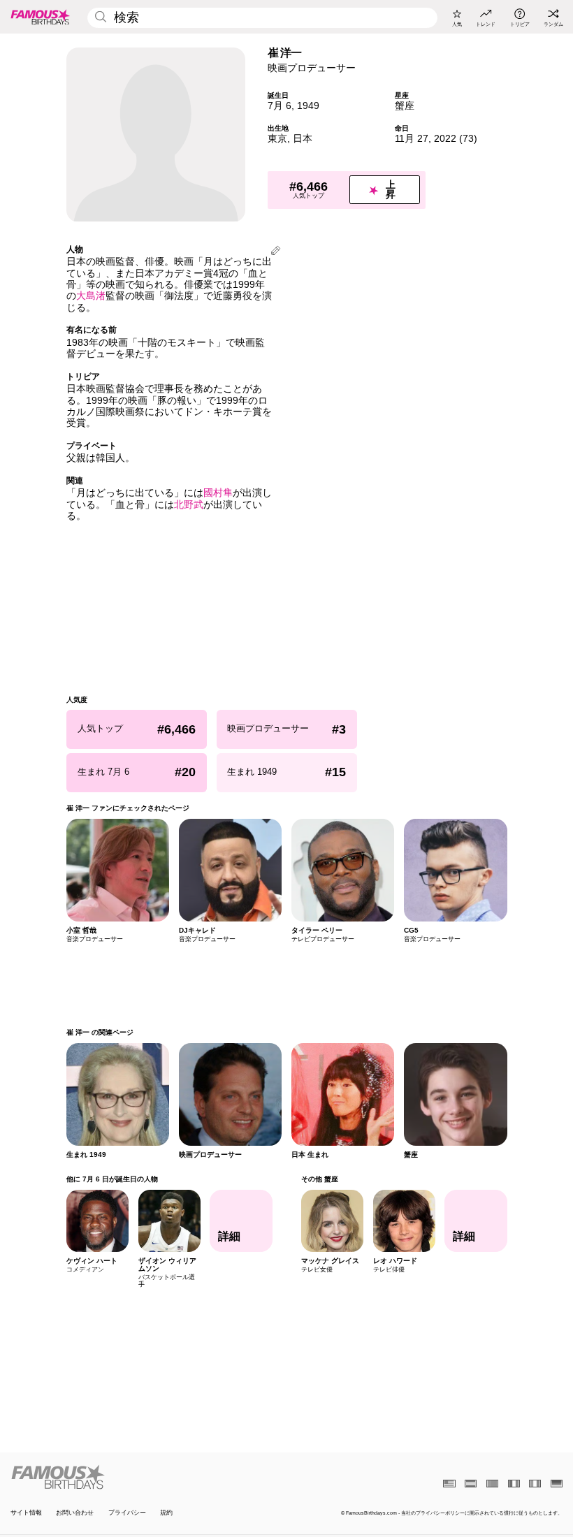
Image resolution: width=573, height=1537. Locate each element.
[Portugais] (492, 1483)
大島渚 (91, 296)
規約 (166, 1512)
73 (468, 138)
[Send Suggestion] (276, 252)
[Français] (514, 1483)
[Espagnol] (471, 1483)
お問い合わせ (75, 1512)
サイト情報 (26, 1512)
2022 (445, 138)
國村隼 (218, 493)
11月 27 (411, 138)
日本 (302, 138)
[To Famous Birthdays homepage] (40, 17)
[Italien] (535, 1483)
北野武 (188, 505)
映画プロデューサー (312, 68)
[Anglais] (449, 1483)
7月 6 (279, 106)
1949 (308, 106)
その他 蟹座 (319, 1179)
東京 (277, 138)
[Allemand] (557, 1483)
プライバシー (127, 1512)
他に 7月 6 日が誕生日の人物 (112, 1179)
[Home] (146, 1476)
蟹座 (404, 106)
